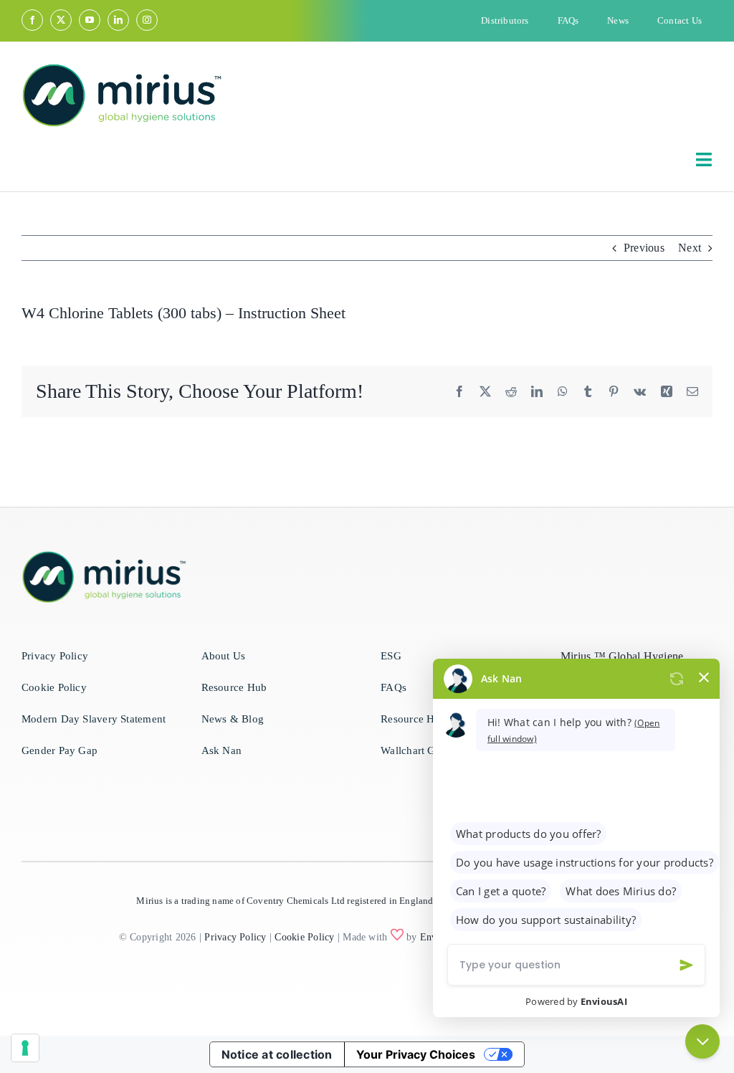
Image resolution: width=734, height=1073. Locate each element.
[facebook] (32, 20)
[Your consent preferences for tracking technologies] (25, 1048)
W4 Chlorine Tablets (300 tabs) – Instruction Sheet (183, 313)
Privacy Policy (235, 937)
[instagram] (147, 20)
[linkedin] (118, 20)
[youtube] (89, 20)
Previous (644, 248)
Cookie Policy (304, 937)
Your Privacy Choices (415, 1054)
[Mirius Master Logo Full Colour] (122, 68)
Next (689, 248)
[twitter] (61, 20)
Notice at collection (277, 1054)
